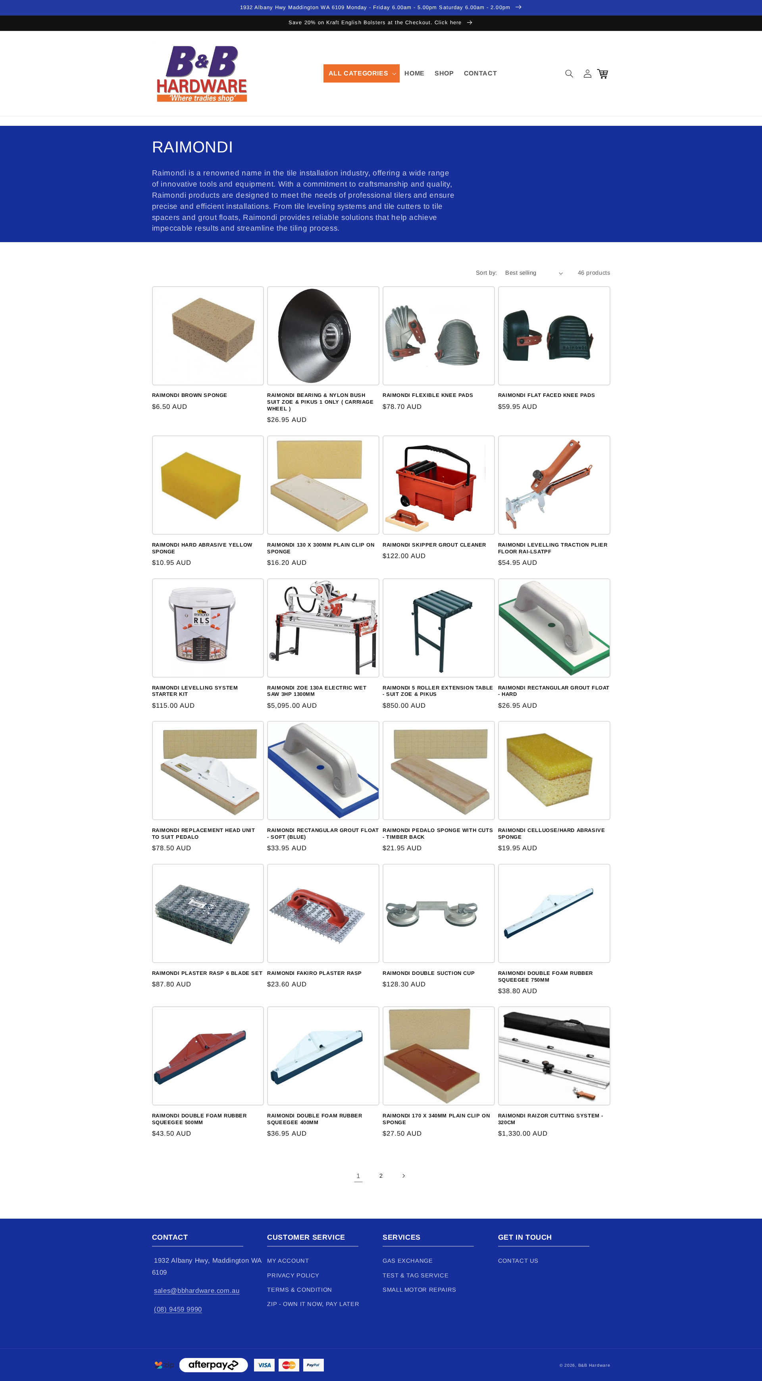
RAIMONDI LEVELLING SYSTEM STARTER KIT (195, 691)
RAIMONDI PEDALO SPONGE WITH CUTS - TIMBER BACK (438, 833)
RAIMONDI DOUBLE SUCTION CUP (429, 973)
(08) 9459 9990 (178, 1309)
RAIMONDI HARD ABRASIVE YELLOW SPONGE (202, 548)
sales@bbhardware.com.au (197, 1290)
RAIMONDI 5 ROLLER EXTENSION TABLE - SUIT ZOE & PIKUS (438, 691)
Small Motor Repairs (419, 1290)
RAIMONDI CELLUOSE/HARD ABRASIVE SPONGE (551, 833)
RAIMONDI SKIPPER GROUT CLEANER (434, 545)
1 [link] (358, 1176)
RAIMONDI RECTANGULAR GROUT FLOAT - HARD (554, 691)
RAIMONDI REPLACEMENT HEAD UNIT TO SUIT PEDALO (203, 833)
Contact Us (518, 1261)
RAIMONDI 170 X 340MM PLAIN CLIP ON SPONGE (436, 1119)
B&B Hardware (594, 1365)
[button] (361, 73)
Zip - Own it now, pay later (313, 1304)
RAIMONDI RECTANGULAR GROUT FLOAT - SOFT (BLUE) (323, 833)
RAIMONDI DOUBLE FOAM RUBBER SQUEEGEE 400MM (314, 1119)
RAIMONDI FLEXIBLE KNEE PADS (428, 395)
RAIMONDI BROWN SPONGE (190, 395)
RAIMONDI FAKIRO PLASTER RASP (314, 973)
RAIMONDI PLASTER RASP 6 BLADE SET (207, 973)
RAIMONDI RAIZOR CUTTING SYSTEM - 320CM (550, 1119)
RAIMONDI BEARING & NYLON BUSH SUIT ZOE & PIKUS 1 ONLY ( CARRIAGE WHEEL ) (320, 402)
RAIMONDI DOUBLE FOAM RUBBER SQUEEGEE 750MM (545, 976)
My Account (288, 1261)
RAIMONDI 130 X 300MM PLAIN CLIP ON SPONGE (320, 548)
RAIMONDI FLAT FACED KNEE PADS (546, 395)
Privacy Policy (293, 1275)
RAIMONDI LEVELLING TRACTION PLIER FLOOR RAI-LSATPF (553, 548)
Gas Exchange (408, 1261)
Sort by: (486, 273)
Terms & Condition (299, 1290)
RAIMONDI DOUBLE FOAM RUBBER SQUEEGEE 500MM (199, 1119)
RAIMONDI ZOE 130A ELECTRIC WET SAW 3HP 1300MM (316, 691)
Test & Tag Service (415, 1275)
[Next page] (403, 1176)
